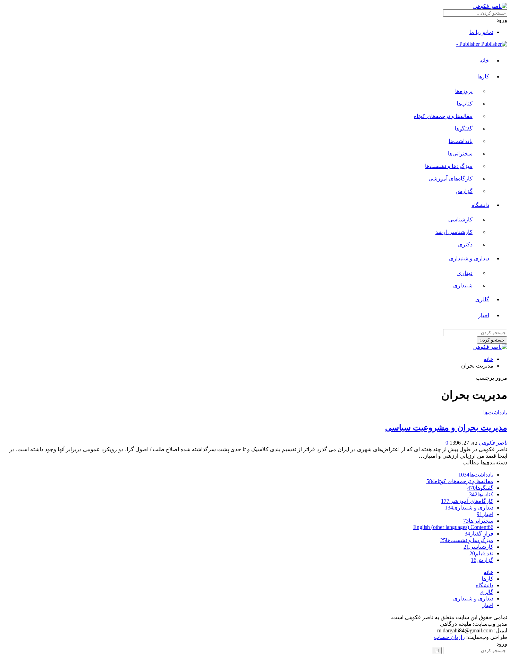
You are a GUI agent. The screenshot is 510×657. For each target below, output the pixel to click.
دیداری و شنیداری (469, 258)
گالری (482, 299)
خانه (484, 61)
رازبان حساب (449, 637)
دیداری (465, 273)
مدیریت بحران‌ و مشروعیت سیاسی (446, 427)
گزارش (464, 191)
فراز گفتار (479, 534)
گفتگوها (464, 129)
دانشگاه (480, 205)
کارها (483, 76)
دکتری (465, 244)
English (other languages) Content (453, 527)
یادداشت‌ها (461, 141)
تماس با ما (481, 32)
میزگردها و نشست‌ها (449, 166)
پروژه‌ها (464, 91)
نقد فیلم (481, 553)
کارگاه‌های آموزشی (450, 179)
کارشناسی (460, 219)
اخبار (483, 315)
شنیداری (463, 285)
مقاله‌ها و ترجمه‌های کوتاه (443, 116)
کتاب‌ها (465, 104)
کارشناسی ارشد (454, 232)
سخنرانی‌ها (460, 154)
